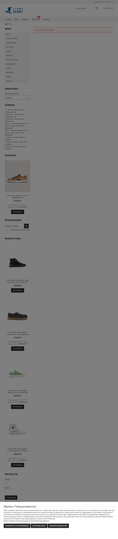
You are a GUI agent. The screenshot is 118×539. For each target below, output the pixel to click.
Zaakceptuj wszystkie (58, 526)
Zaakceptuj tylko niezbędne (17, 526)
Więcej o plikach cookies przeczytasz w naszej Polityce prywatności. (26, 521)
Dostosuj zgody (39, 526)
